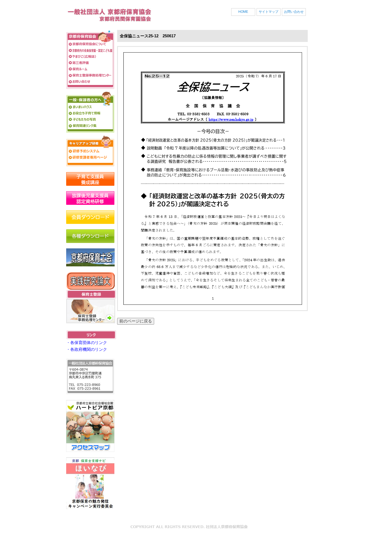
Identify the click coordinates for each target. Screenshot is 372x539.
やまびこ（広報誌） (90, 56)
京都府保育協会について (90, 44)
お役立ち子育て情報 (90, 113)
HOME (243, 12)
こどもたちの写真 (90, 119)
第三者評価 (90, 63)
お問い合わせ (294, 12)
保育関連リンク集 (90, 126)
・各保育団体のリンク (86, 342)
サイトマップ (268, 12)
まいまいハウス (90, 107)
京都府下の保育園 (90, 50)
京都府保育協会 (107, 16)
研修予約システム (90, 151)
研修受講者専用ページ (90, 157)
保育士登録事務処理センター (90, 75)
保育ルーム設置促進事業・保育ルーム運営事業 (90, 69)
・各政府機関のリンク (86, 349)
